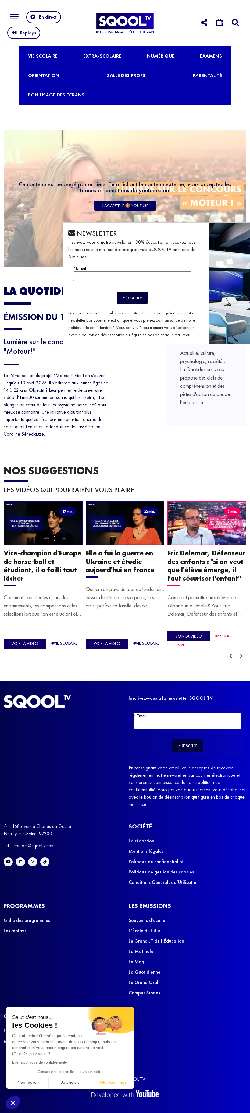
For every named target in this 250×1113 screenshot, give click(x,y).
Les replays (15, 930)
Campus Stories (144, 992)
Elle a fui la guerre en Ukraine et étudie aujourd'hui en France (120, 562)
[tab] (204, 23)
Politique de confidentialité (156, 861)
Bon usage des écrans (56, 95)
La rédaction (141, 841)
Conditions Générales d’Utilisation (164, 882)
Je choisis (70, 1082)
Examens (211, 56)
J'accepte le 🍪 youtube (125, 205)
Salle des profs (126, 75)
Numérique (160, 56)
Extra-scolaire (102, 56)
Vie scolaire (43, 56)
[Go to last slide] (230, 656)
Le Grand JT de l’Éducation (156, 941)
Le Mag (136, 961)
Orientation (43, 75)
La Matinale (141, 951)
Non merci (27, 1082)
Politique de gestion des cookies (161, 872)
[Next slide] (241, 656)
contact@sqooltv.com (33, 845)
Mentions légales (146, 851)
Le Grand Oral (143, 982)
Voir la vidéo (25, 643)
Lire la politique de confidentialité (39, 1062)
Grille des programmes (27, 920)
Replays (28, 33)
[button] (12, 1102)
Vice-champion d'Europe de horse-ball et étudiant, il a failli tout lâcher (42, 566)
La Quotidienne (144, 972)
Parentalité (207, 75)
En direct (48, 17)
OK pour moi (113, 1082)
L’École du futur (144, 930)
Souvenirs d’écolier (148, 920)
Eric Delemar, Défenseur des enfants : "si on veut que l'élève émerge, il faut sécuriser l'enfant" (206, 566)
